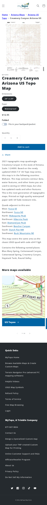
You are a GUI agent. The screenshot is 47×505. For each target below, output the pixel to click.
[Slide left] (17, 333)
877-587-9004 (11, 427)
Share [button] (7, 155)
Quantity (6, 133)
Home (5, 14)
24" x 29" (9, 98)
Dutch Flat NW (16, 229)
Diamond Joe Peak (16, 222)
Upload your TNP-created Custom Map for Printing (21, 446)
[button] (3, 6)
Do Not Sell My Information (18, 477)
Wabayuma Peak (17, 215)
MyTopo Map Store (26, 500)
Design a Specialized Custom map (21, 439)
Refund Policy (12, 393)
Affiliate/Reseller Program (17, 459)
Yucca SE (12, 208)
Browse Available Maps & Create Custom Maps (20, 365)
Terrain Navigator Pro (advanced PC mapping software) (22, 374)
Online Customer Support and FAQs (22, 454)
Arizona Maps (18, 14)
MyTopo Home (12, 357)
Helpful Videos (12, 381)
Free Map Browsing (14, 405)
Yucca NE (18, 212)
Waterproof (10, 109)
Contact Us (10, 433)
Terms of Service (13, 399)
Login (8, 411)
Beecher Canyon (22, 226)
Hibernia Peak (21, 219)
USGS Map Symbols (14, 387)
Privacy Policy (12, 471)
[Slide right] (30, 333)
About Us (9, 465)
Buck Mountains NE (24, 233)
